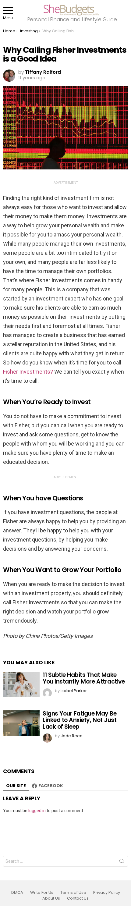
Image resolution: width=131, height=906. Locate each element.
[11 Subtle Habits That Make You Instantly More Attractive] (21, 684)
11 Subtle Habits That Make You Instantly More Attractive (84, 678)
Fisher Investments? (28, 371)
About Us (51, 898)
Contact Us (78, 898)
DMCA (17, 892)
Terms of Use (73, 892)
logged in (37, 810)
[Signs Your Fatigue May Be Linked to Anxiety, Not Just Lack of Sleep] (21, 723)
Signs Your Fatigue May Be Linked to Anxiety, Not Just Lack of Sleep (79, 720)
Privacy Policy (106, 892)
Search (122, 862)
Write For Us (41, 892)
